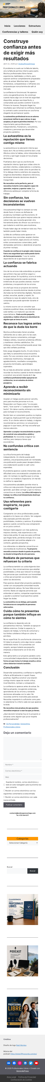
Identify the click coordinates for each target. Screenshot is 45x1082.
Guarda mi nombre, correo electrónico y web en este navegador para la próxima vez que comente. (23, 784)
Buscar (10, 867)
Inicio (7, 26)
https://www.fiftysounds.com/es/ (23, 1054)
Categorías (22, 838)
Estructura (35, 26)
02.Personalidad (13, 724)
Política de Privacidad (27, 1077)
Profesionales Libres (11, 727)
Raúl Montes (21, 1045)
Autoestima (25, 724)
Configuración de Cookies (21, 1079)
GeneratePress (22, 1071)
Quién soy (37, 32)
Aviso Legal (11, 1077)
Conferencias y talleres (15, 32)
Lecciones (19, 26)
